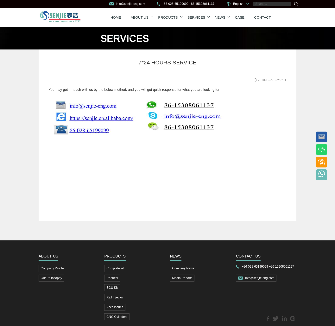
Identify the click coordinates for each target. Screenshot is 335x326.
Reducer (112, 278)
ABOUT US (140, 17)
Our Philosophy (51, 278)
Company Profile (52, 268)
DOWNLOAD (121, 37)
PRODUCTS (168, 17)
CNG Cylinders (116, 316)
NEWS (220, 17)
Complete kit (115, 268)
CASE (239, 17)
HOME (116, 17)
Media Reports (182, 278)
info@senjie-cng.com (259, 278)
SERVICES (196, 17)
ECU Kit (112, 287)
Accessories (114, 307)
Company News (183, 268)
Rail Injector (114, 297)
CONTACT (262, 17)
